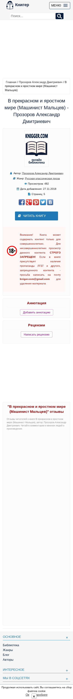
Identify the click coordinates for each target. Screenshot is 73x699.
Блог (6, 654)
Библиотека (11, 645)
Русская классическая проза (42, 178)
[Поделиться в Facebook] (22, 202)
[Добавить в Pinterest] (36, 202)
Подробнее (40, 694)
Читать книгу (34, 216)
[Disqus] (36, 479)
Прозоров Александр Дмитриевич (40, 82)
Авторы (8, 659)
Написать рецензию (36, 334)
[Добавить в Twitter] (43, 202)
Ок (27, 694)
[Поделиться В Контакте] (50, 202)
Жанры (8, 650)
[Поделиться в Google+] (29, 202)
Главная (11, 82)
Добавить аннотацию (36, 312)
